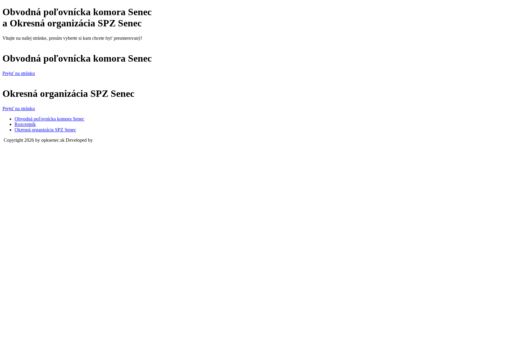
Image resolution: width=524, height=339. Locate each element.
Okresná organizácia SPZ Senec (45, 129)
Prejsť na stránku (18, 73)
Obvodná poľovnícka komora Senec (49, 118)
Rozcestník (25, 124)
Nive (98, 140)
